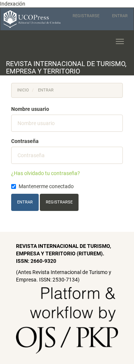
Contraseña (25, 141)
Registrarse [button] (59, 202)
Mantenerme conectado (46, 186)
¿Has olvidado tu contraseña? (45, 173)
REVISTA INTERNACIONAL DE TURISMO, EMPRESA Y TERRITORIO (66, 67)
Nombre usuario (30, 109)
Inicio (23, 90)
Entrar (120, 15)
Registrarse (86, 15)
